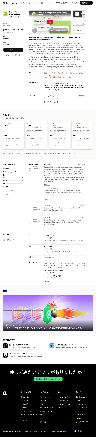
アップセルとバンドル (46, 408)
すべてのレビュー (9, 194)
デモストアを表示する (13, 55)
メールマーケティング (46, 411)
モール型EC (43, 400)
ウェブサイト (48, 249)
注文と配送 (24, 408)
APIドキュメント (63, 400)
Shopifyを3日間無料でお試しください (48, 379)
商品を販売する (26, 404)
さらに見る (47, 185)
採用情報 (79, 400)
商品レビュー (43, 404)
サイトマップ (43, 431)
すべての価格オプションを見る (66, 153)
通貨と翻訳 (42, 422)
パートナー (79, 411)
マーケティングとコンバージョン (29, 416)
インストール (13, 50)
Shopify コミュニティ (65, 404)
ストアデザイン (26, 411)
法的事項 (79, 418)
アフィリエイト (81, 415)
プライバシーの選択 (56, 431)
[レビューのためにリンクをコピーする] (39, 164)
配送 (40, 418)
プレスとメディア (81, 408)
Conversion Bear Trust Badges (18, 353)
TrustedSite (6, 44)
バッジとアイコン (49, 96)
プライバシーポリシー (51, 235)
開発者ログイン (8, 431)
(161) (7, 38)
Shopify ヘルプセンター (65, 397)
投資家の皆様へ (81, 404)
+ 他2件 (79, 30)
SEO (40, 415)
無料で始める (86, 3)
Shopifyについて (81, 397)
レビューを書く (9, 191)
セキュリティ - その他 (51, 102)
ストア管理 (24, 420)
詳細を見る (47, 281)
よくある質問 (48, 238)
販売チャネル (25, 397)
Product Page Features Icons (64, 344)
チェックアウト (49, 83)
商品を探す (24, 400)
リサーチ (60, 408)
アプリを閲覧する (62, 3)
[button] (24, 347)
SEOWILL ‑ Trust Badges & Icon (18, 344)
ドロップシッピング (45, 397)
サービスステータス (82, 422)
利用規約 (18, 431)
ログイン (75, 3)
